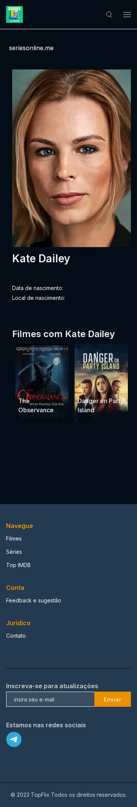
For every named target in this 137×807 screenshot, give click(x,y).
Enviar (112, 699)
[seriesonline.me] (15, 14)
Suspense (31, 386)
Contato (16, 635)
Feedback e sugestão (33, 600)
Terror (54, 386)
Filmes (14, 538)
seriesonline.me (31, 48)
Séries (14, 552)
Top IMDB (18, 565)
